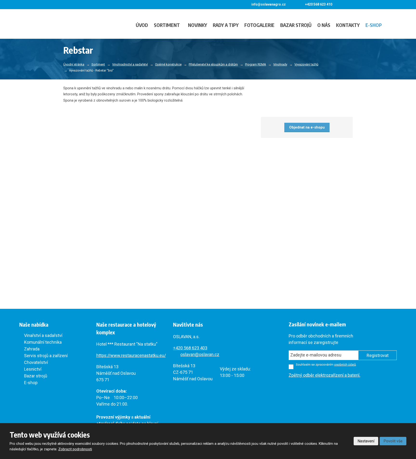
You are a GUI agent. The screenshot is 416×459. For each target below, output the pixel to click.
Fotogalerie (259, 25)
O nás (323, 25)
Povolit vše (393, 441)
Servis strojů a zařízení (46, 355)
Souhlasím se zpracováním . (326, 364)
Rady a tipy (226, 25)
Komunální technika (43, 342)
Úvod (142, 25)
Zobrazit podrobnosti (75, 449)
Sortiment (167, 25)
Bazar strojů (296, 25)
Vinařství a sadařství (43, 335)
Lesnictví (32, 369)
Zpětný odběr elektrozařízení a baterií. (324, 375)
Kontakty (348, 25)
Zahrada (31, 348)
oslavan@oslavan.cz (199, 354)
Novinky (197, 25)
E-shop (373, 25)
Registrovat (378, 355)
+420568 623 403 (190, 347)
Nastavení (366, 441)
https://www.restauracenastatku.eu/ (131, 355)
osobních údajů (345, 364)
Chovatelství (36, 362)
